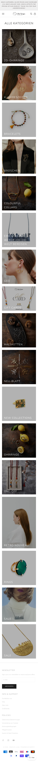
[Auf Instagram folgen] (8, 740)
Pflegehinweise (7, 730)
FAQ (3, 702)
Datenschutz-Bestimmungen (11, 720)
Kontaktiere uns (7, 698)
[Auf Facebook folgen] (3, 740)
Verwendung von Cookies (10, 723)
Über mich (5, 705)
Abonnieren (9, 686)
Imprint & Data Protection (10, 733)
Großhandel (5, 709)
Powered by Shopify (28, 747)
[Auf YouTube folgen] (14, 740)
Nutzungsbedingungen (9, 726)
